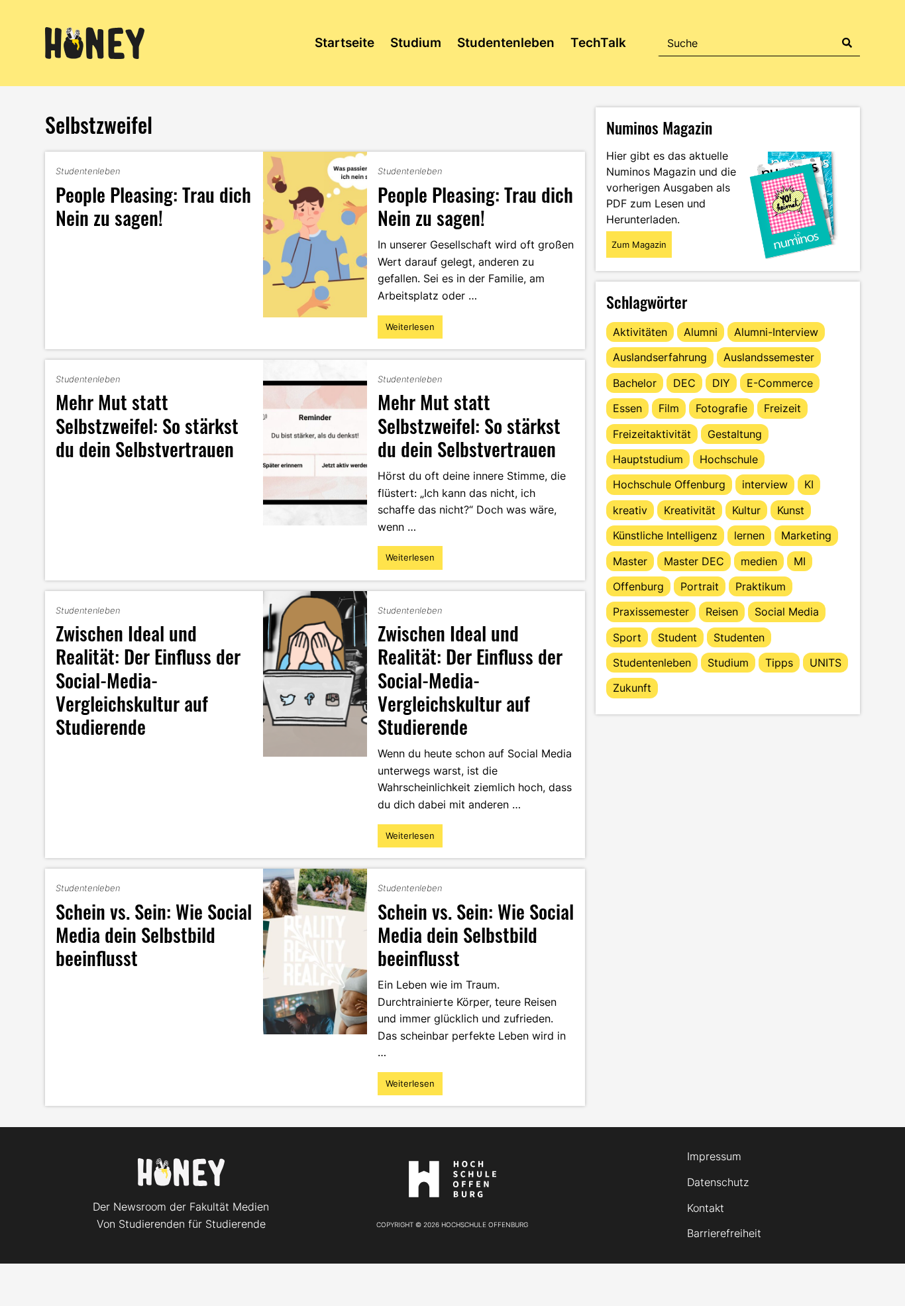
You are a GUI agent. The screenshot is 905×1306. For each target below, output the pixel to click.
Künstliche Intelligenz (665, 535)
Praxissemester (651, 611)
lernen (749, 535)
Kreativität (690, 510)
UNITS (825, 662)
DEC (684, 383)
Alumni (701, 332)
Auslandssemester (768, 357)
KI (809, 484)
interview (765, 484)
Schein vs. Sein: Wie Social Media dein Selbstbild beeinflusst (154, 934)
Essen (627, 408)
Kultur (746, 510)
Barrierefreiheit (724, 1233)
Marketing (806, 535)
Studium (415, 42)
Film (669, 408)
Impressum (714, 1156)
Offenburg (638, 586)
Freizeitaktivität (652, 434)
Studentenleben (506, 42)
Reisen (722, 611)
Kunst (790, 510)
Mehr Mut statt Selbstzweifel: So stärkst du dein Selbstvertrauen (147, 424)
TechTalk (598, 42)
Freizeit (782, 408)
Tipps (779, 662)
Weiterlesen (410, 330)
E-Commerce (780, 383)
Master (630, 561)
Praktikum (760, 586)
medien (759, 561)
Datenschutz (718, 1182)
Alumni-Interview (776, 332)
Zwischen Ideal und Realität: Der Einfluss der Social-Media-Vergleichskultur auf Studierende (148, 679)
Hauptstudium (648, 459)
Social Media (787, 611)
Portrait (699, 586)
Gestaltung (735, 434)
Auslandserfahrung (660, 357)
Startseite (344, 42)
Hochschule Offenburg (669, 484)
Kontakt (705, 1208)
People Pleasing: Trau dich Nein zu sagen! (153, 205)
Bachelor (635, 383)
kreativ (630, 510)
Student (677, 637)
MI (800, 561)
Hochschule (729, 459)
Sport (627, 637)
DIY (721, 383)
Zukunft (632, 687)
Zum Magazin (639, 244)
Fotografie (721, 408)
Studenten (739, 637)
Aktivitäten (640, 332)
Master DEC (694, 561)
